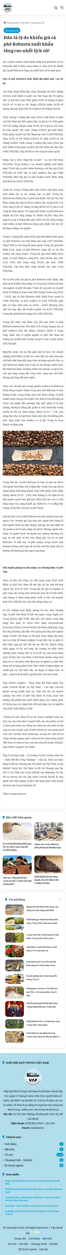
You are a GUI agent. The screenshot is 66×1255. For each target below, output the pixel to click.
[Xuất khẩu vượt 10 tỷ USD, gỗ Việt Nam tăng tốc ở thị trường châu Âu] (14, 965)
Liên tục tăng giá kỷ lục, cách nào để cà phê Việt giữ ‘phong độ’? (17, 880)
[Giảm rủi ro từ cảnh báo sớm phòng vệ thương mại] (48, 831)
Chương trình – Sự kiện (18, 1160)
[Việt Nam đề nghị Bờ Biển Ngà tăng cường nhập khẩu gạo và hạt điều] (14, 1009)
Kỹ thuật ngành (14, 1165)
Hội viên (9, 1149)
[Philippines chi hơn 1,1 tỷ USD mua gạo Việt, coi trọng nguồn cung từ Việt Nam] (14, 992)
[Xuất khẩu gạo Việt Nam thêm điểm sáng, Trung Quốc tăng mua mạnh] (14, 923)
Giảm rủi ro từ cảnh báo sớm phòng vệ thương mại (47, 846)
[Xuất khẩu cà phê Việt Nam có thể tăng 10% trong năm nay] (14, 951)
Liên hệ (43, 1249)
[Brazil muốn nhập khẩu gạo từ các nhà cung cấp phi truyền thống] (17, 831)
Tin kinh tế (37, 22)
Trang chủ (12, 22)
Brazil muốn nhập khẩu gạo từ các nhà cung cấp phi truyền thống (17, 846)
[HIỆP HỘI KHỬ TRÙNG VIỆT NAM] (8, 7)
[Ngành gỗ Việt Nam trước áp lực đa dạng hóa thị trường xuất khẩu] (14, 910)
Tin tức (25, 22)
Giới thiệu (11, 1144)
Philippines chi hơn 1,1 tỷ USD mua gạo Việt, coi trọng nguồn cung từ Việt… (42, 992)
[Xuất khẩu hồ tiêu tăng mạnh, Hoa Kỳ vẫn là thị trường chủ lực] (48, 864)
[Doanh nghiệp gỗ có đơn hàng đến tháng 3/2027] (14, 979)
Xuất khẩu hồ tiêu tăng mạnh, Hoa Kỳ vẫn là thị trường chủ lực (46, 879)
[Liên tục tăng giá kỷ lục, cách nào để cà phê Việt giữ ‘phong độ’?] (17, 864)
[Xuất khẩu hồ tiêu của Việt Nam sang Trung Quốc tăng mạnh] (14, 1024)
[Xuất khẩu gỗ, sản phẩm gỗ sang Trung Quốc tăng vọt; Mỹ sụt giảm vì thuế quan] (14, 1037)
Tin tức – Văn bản (18, 1243)
